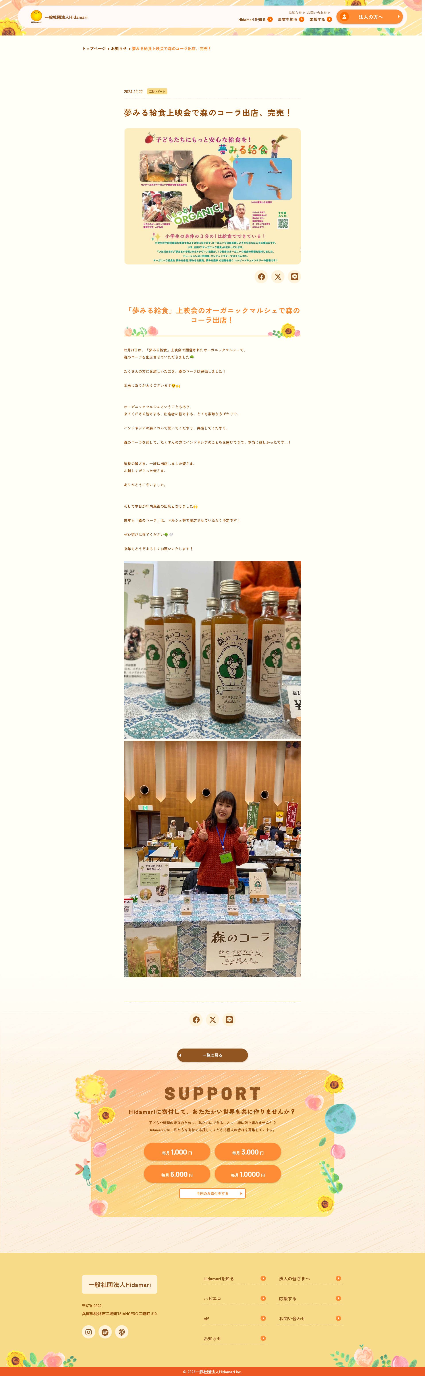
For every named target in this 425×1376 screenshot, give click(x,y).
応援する (317, 19)
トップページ (94, 48)
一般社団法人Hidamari (119, 1284)
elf (206, 1318)
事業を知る (288, 19)
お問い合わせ (317, 12)
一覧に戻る (212, 1055)
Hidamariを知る (252, 19)
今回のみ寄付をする (212, 1193)
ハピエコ (212, 1298)
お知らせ (295, 12)
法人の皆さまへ (294, 1278)
